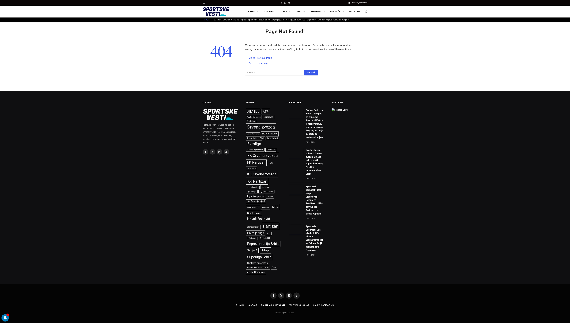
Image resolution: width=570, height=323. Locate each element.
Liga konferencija (266, 192)
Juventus (251, 168)
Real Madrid (265, 238)
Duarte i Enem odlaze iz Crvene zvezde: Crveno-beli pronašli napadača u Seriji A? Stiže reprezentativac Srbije (263, 20)
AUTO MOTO (316, 11)
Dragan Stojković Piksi (255, 138)
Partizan (270, 226)
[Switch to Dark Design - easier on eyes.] (365, 11)
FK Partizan (256, 162)
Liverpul (270, 197)
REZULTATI (354, 11)
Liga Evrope (251, 192)
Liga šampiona (255, 196)
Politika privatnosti (273, 305)
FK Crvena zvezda (262, 155)
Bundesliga (251, 121)
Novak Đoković (258, 219)
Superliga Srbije (259, 257)
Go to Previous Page (260, 57)
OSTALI (298, 11)
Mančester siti (253, 207)
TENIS (284, 11)
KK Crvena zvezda (262, 174)
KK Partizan (257, 181)
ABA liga (253, 111)
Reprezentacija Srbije (263, 244)
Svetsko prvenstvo (257, 263)
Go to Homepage (258, 63)
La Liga (265, 187)
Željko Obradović (256, 272)
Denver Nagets (269, 133)
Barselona (268, 117)
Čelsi (274, 268)
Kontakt (252, 305)
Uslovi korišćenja (323, 305)
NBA (275, 207)
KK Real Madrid (252, 187)
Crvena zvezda (261, 127)
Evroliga (254, 144)
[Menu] (204, 3)
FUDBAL (252, 11)
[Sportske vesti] (216, 11)
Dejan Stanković (253, 134)
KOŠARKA (268, 11)
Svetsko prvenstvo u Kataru (258, 268)
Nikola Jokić (254, 213)
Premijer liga (255, 233)
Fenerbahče (271, 150)
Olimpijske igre (253, 227)
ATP (266, 111)
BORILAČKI (335, 11)
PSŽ (268, 234)
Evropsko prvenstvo (255, 150)
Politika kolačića (299, 305)
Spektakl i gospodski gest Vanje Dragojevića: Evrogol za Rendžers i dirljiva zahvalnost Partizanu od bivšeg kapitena (314, 200)
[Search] (349, 3)
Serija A (252, 250)
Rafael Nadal (251, 238)
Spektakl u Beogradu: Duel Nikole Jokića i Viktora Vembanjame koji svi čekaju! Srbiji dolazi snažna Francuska (314, 238)
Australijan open (254, 117)
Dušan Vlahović (272, 138)
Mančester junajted (256, 201)
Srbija (265, 250)
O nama (240, 305)
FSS (271, 163)
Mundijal (265, 208)
